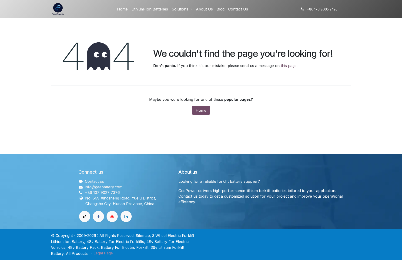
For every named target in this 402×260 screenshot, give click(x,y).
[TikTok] (84, 216)
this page (289, 65)
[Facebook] (98, 216)
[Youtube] (112, 216)
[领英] (126, 216)
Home (201, 110)
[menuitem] (122, 9)
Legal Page (103, 253)
